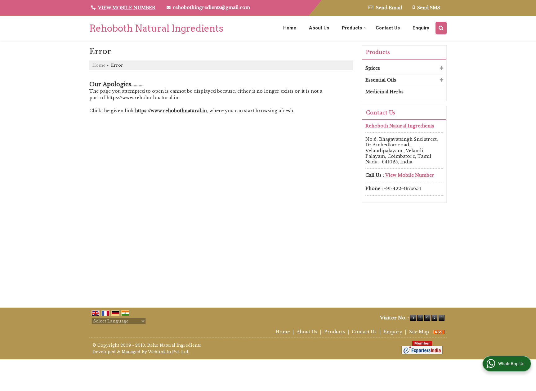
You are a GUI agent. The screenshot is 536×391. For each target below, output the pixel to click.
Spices (372, 68)
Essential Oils (380, 80)
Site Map (419, 332)
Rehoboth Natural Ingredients (156, 28)
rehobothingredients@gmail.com (211, 7)
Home (289, 28)
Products (352, 28)
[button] (126, 8)
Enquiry (421, 28)
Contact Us (388, 28)
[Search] (441, 28)
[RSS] (438, 332)
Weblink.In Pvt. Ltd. (168, 351)
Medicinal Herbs (384, 92)
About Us (319, 28)
